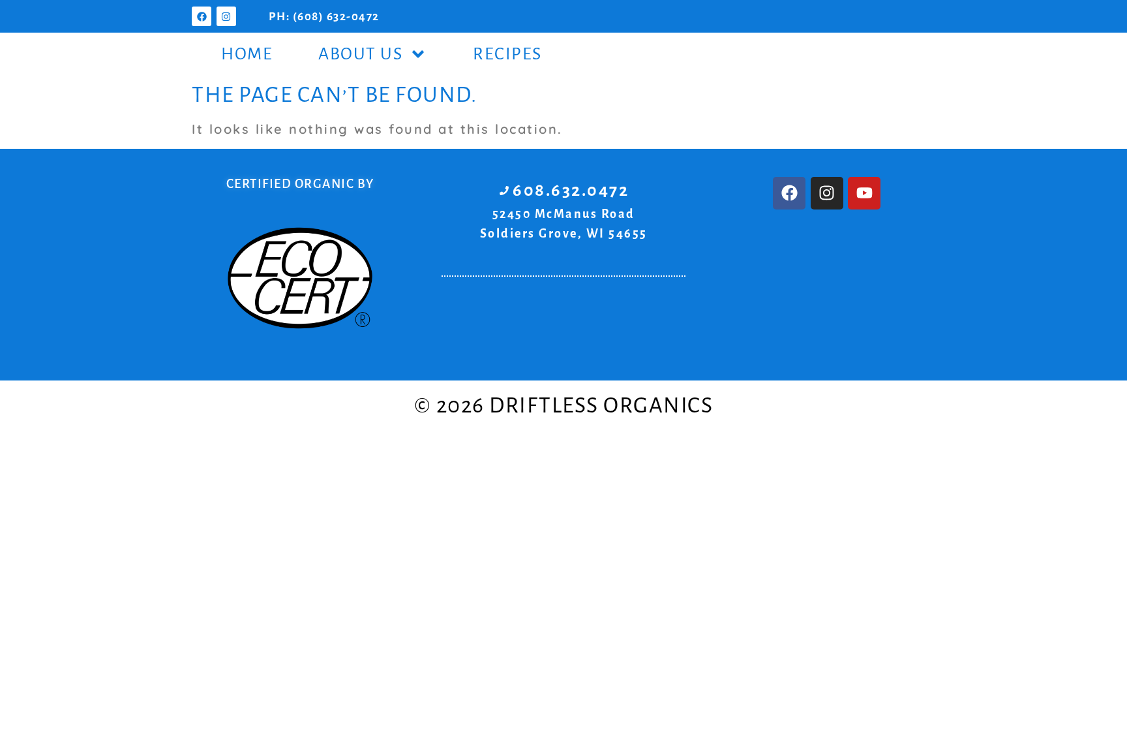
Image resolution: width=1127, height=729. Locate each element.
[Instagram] (226, 16)
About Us (360, 54)
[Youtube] (864, 193)
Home (247, 54)
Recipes (507, 54)
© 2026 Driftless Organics (564, 405)
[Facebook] (201, 16)
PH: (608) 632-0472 (324, 16)
